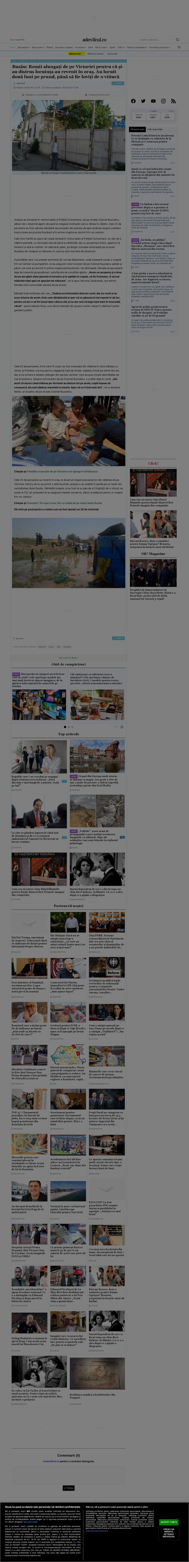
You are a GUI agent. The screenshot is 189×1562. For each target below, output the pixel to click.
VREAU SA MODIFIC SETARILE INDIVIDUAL (169, 1533)
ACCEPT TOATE (169, 1522)
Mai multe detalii (30, 1522)
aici (74, 1542)
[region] (94, 1532)
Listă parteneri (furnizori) (97, 1531)
